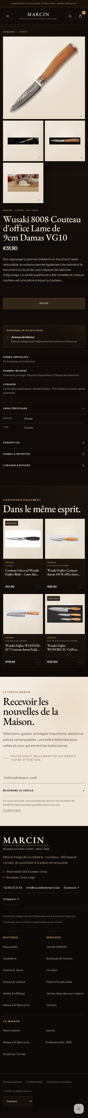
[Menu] (7, 16)
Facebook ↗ (71, 887)
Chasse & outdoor (14, 981)
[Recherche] (70, 16)
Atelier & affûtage (14, 993)
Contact (51, 1005)
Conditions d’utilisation (59, 1081)
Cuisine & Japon (13, 970)
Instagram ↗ (11, 899)
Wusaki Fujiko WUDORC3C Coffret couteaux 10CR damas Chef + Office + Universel (64, 648)
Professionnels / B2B (58, 1042)
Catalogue (9, 32)
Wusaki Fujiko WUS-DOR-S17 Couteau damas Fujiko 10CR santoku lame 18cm (23, 648)
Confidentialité (12, 810)
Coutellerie (9, 958)
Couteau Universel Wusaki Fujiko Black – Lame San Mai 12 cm (22, 572)
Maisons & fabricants (16, 1005)
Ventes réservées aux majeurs (65, 993)
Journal (50, 1030)
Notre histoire (11, 1030)
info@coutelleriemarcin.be (43, 887)
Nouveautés (10, 946)
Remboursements (12, 1081)
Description (11, 442)
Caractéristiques (15, 408)
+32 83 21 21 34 (12, 887)
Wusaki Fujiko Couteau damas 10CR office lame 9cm (62, 572)
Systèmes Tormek (14, 1054)
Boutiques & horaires (59, 958)
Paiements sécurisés (59, 981)
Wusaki (7, 210)
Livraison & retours (16, 465)
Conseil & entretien (16, 454)
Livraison (52, 970)
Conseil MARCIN (56, 946)
